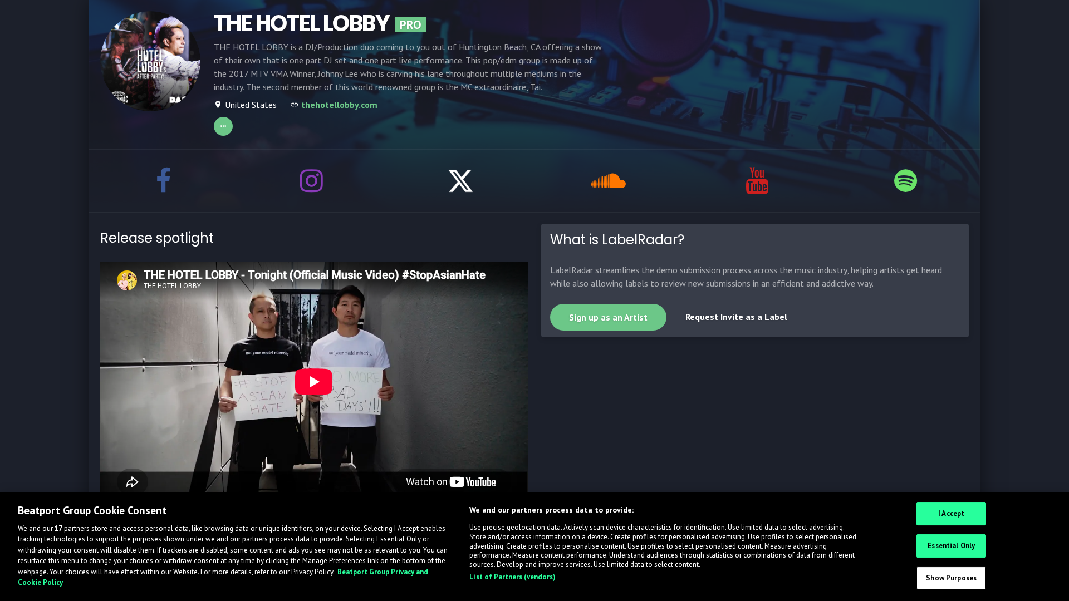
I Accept (951, 514)
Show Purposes (951, 578)
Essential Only (951, 545)
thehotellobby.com (339, 104)
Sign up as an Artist (608, 317)
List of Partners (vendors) (512, 577)
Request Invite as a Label (736, 316)
